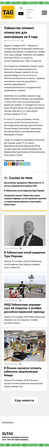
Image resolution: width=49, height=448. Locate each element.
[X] (13, 163)
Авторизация (7, 422)
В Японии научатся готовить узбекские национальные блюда (22, 371)
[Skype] (24, 163)
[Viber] (17, 163)
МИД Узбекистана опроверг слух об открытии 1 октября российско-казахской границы (24, 308)
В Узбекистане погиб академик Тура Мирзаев (24, 190)
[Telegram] (28, 163)
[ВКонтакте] (5, 163)
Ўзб (20, 8)
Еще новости (24, 400)
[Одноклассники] (9, 163)
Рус (20, 13)
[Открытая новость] (25, 230)
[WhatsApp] (21, 163)
